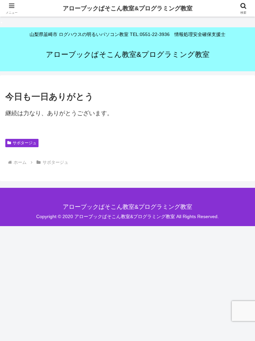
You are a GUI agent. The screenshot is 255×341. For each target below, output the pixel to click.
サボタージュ (25, 143)
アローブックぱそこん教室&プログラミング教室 (128, 8)
